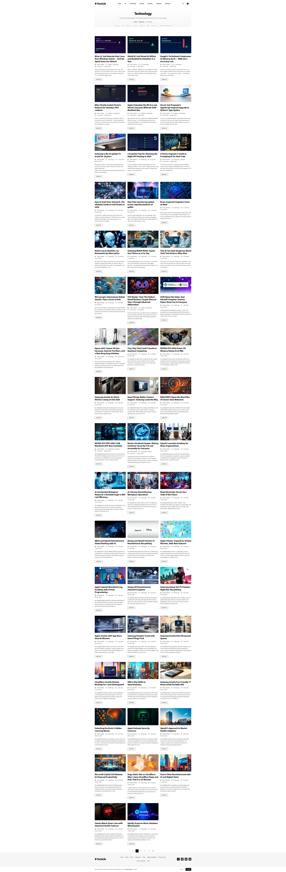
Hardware (159, 4)
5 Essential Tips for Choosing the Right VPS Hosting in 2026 (142, 155)
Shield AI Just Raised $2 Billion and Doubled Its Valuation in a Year (142, 59)
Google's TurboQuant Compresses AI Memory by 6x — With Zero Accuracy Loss (175, 59)
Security (149, 451)
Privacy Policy (129, 869)
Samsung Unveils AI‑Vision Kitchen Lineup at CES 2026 (107, 398)
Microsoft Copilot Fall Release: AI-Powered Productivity (109, 775)
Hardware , (143, 113)
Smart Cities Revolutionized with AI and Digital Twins (175, 775)
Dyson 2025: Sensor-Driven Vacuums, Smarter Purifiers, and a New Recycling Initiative (110, 351)
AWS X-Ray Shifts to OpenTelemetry (137, 683)
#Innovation (128, 25)
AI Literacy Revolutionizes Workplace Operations (140, 493)
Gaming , (110, 64)
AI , (142, 64)
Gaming (142, 4)
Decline (181, 869)
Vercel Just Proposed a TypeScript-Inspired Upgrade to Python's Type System (174, 107)
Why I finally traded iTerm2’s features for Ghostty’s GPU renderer (108, 107)
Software (150, 4)
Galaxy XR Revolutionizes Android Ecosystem (139, 588)
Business (167, 4)
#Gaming (135, 25)
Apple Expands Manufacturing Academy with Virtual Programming (109, 589)
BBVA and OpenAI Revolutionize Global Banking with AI (109, 542)
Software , (110, 113)
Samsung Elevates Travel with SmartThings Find (141, 637)
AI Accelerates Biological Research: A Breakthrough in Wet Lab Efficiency (110, 494)
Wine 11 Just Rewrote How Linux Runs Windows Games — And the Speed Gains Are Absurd (110, 59)
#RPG (148, 25)
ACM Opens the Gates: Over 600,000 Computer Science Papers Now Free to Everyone (173, 299)
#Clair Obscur (154, 25)
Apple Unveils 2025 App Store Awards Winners (108, 637)
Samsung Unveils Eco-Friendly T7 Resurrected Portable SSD (175, 683)
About (126, 857)
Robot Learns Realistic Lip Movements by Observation (107, 252)
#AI (123, 25)
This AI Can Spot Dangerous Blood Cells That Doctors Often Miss (175, 252)
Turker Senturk (100, 64)
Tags (144, 857)
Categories (141, 22)
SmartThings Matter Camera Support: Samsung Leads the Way (143, 398)
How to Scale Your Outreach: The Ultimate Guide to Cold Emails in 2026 (110, 204)
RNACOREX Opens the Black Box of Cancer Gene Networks (175, 398)
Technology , (176, 159)
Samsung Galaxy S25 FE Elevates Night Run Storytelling (175, 588)
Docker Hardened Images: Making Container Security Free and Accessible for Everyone (143, 446)
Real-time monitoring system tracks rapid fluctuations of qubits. (141, 204)
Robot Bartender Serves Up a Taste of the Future (173, 493)
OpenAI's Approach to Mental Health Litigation (173, 729)
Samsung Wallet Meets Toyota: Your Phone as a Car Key (141, 252)
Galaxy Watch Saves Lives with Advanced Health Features (109, 824)
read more (98, 79)
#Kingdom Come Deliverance (166, 25)
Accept (188, 869)
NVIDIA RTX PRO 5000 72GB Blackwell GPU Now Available (108, 444)
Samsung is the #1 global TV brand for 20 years (108, 155)
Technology (132, 4)
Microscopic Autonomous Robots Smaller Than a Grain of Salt (110, 298)
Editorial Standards (152, 857)
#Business (142, 25)
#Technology (117, 25)
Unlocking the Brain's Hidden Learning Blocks (108, 729)
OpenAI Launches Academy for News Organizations (174, 444)
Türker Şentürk (100, 159)
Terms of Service (141, 861)
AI (125, 4)
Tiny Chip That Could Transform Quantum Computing (142, 349)
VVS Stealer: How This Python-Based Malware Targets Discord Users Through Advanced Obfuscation (142, 301)
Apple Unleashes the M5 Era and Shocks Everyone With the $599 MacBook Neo (142, 107)
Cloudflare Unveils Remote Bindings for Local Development (109, 683)
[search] (183, 3)
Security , (143, 308)
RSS (148, 861)
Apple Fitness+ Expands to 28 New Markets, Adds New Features (175, 542)
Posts (131, 857)
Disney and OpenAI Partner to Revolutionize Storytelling (141, 542)
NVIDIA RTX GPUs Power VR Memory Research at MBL (173, 349)
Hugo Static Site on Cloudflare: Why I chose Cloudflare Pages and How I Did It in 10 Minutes (143, 777)
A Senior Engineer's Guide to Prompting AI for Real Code (173, 155)
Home (119, 4)
